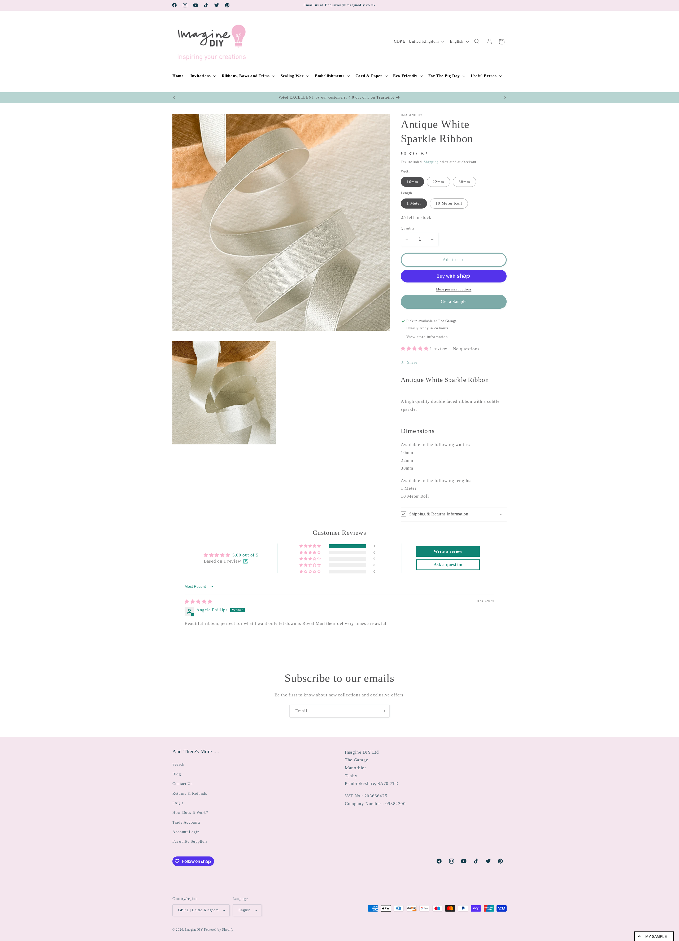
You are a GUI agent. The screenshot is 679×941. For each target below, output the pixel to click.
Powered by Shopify (218, 929)
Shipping (431, 162)
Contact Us (182, 783)
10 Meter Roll (449, 203)
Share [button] (412, 362)
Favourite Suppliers (190, 841)
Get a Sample (454, 301)
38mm (464, 182)
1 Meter (414, 203)
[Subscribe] (383, 711)
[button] (202, 76)
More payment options (454, 289)
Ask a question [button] (448, 564)
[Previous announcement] (174, 97)
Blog (176, 774)
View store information (427, 337)
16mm (412, 182)
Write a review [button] (448, 551)
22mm (438, 182)
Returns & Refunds (189, 793)
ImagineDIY (194, 929)
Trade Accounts (186, 822)
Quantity (408, 228)
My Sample (656, 936)
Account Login (185, 832)
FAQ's (177, 803)
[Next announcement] (505, 97)
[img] (198, 601)
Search (178, 764)
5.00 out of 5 (245, 555)
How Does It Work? (190, 812)
